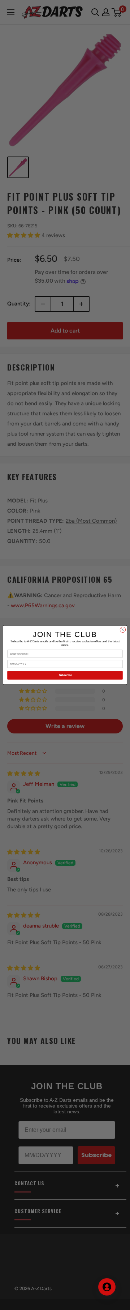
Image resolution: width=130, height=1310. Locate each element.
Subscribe (65, 675)
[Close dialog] (122, 629)
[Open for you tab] (107, 1287)
